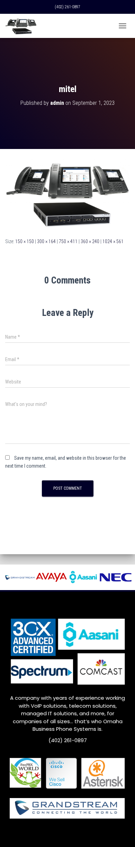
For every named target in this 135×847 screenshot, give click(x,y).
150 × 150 (24, 241)
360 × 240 (90, 241)
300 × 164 (46, 241)
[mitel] (67, 193)
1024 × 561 (113, 241)
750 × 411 (68, 241)
